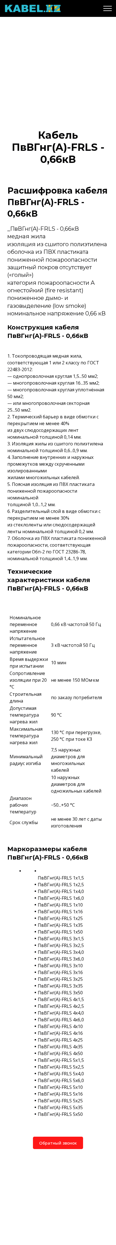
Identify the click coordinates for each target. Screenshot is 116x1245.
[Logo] (32, 8)
